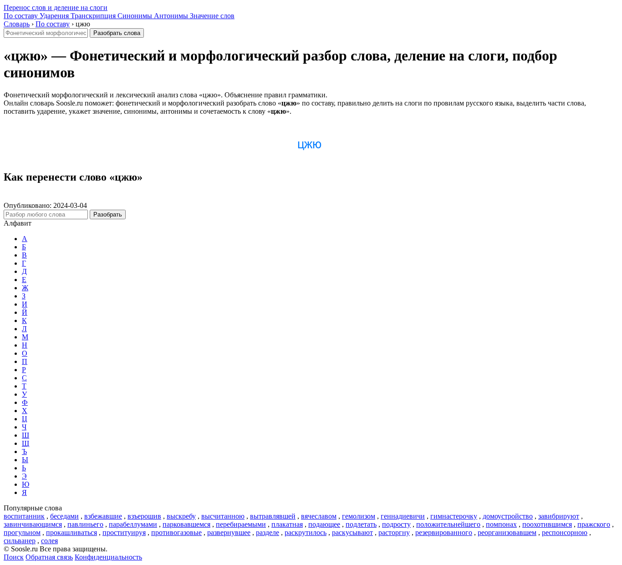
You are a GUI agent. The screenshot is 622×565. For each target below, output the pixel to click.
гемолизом (358, 516)
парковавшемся (186, 524)
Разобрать (107, 214)
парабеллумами (133, 524)
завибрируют (558, 516)
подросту (396, 524)
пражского (593, 524)
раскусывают (352, 532)
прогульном (22, 532)
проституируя (124, 532)
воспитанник (24, 516)
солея (49, 541)
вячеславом (318, 516)
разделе (267, 532)
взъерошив (144, 516)
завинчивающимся (33, 524)
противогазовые (176, 532)
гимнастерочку (453, 516)
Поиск (14, 557)
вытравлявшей (273, 516)
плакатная (287, 524)
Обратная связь (49, 557)
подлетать (361, 524)
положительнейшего (448, 524)
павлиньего (85, 524)
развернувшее (228, 532)
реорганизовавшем (507, 532)
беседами (64, 516)
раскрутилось (305, 532)
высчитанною (223, 516)
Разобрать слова (116, 33)
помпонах (501, 524)
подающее (324, 524)
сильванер (20, 541)
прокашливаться (71, 532)
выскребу (181, 516)
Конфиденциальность (108, 557)
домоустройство (508, 516)
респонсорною (564, 532)
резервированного (443, 532)
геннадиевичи (403, 516)
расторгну (394, 532)
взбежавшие (103, 516)
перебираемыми (241, 524)
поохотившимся (547, 524)
